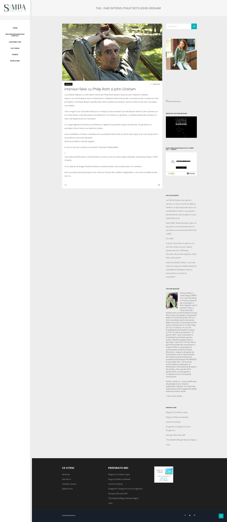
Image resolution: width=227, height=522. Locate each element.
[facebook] (185, 515)
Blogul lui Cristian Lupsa (177, 412)
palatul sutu (67, 488)
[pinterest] (194, 515)
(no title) (169, 238)
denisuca (66, 474)
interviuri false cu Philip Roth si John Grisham (100, 89)
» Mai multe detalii (174, 396)
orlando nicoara (69, 484)
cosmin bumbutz (173, 422)
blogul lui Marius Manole (177, 417)
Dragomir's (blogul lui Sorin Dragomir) (125, 488)
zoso (168, 444)
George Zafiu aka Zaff (175, 435)
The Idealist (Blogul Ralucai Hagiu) (181, 439)
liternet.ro (66, 479)
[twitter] (190, 515)
